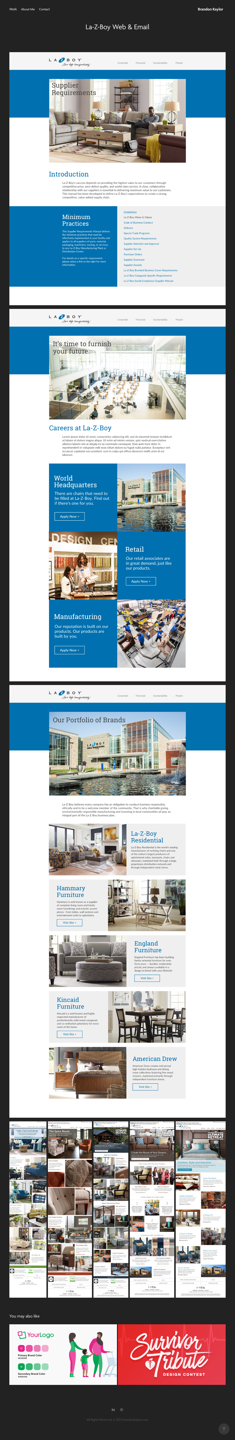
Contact (44, 9)
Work (13, 9)
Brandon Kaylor (210, 9)
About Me (28, 9)
